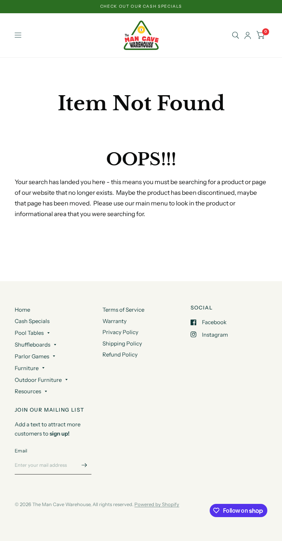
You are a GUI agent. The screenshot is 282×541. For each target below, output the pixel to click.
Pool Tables (29, 332)
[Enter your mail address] (84, 464)
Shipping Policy (122, 343)
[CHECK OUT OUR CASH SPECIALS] (141, 6)
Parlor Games (32, 356)
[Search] (235, 35)
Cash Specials (32, 321)
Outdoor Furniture (38, 379)
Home (22, 309)
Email (21, 451)
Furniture (27, 368)
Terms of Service (123, 309)
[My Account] (248, 35)
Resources (28, 391)
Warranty (114, 321)
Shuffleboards (32, 344)
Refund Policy (120, 354)
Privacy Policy (120, 332)
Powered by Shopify (156, 504)
